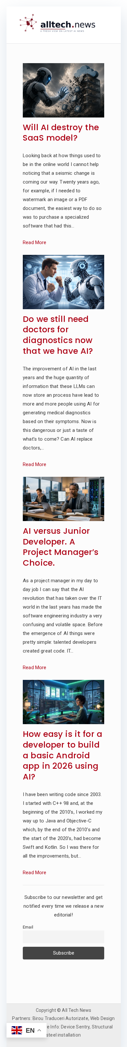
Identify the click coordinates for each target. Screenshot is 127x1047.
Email (28, 927)
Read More (34, 242)
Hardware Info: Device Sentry (59, 1026)
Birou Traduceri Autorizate (60, 1018)
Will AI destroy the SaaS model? (61, 133)
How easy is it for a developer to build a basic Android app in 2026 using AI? (62, 755)
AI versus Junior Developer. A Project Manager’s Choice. (61, 547)
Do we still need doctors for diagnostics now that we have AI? (58, 335)
